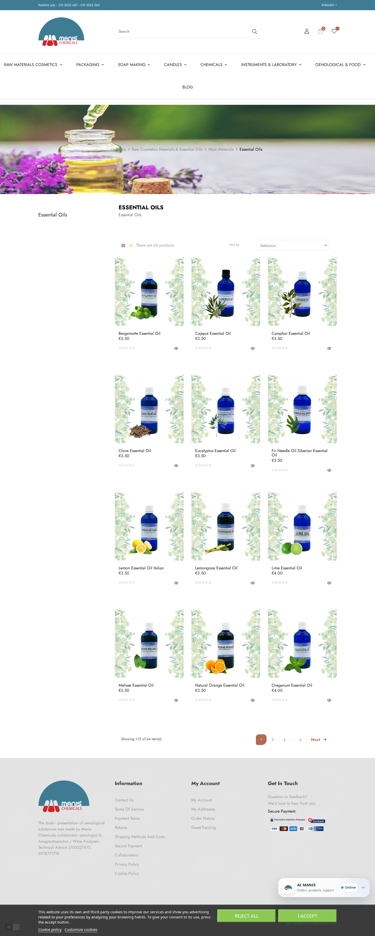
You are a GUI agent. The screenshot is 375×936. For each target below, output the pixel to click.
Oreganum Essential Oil (292, 685)
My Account (201, 800)
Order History (203, 818)
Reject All (246, 916)
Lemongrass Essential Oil (216, 568)
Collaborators (126, 855)
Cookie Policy (127, 873)
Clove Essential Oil (135, 450)
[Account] (307, 32)
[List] (131, 245)
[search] (254, 31)
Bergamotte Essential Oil (139, 333)
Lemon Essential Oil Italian (141, 568)
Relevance (294, 245)
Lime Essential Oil (287, 568)
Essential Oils (52, 215)
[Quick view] (176, 348)
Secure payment (128, 846)
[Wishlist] (334, 31)
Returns (121, 827)
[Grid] (123, 245)
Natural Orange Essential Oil (219, 685)
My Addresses (203, 809)
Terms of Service (129, 809)
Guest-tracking (203, 827)
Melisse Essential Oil (136, 685)
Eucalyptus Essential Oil (215, 450)
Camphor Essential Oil (291, 333)
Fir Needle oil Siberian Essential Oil (300, 452)
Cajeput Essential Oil (213, 333)
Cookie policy (50, 929)
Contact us (124, 800)
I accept (307, 916)
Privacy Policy (127, 864)
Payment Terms (127, 818)
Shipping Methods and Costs (140, 837)
